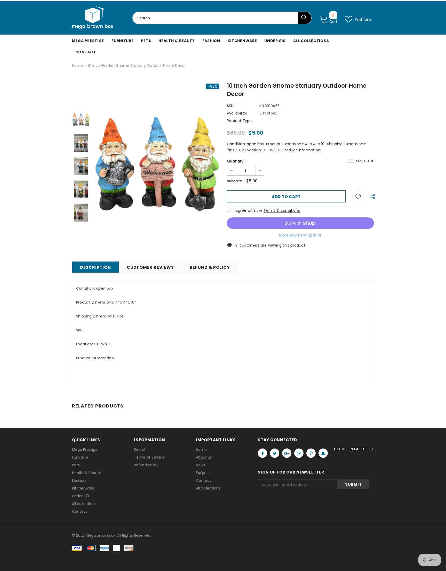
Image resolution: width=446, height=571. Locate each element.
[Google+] (286, 453)
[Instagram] (299, 453)
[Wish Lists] (358, 196)
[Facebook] (262, 453)
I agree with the (248, 210)
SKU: (230, 105)
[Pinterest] (311, 453)
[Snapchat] (323, 453)
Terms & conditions (282, 210)
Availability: (237, 113)
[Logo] (92, 17)
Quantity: (235, 161)
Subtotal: (235, 181)
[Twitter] (274, 453)
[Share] (371, 196)
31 (236, 245)
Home (77, 65)
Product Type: (240, 120)
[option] (157, 166)
